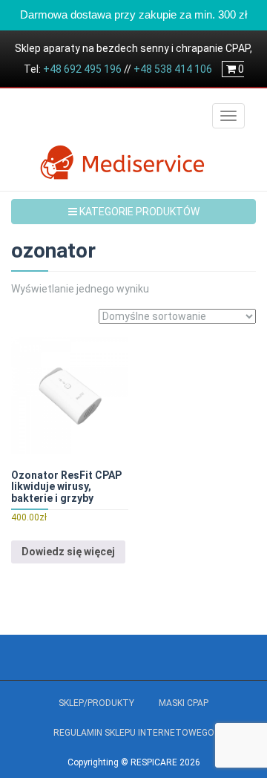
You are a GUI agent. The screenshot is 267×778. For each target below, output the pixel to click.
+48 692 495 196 (82, 69)
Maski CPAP (183, 703)
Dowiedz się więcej (68, 552)
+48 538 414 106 (173, 69)
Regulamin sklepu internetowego (133, 733)
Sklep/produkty (96, 703)
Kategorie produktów (138, 212)
